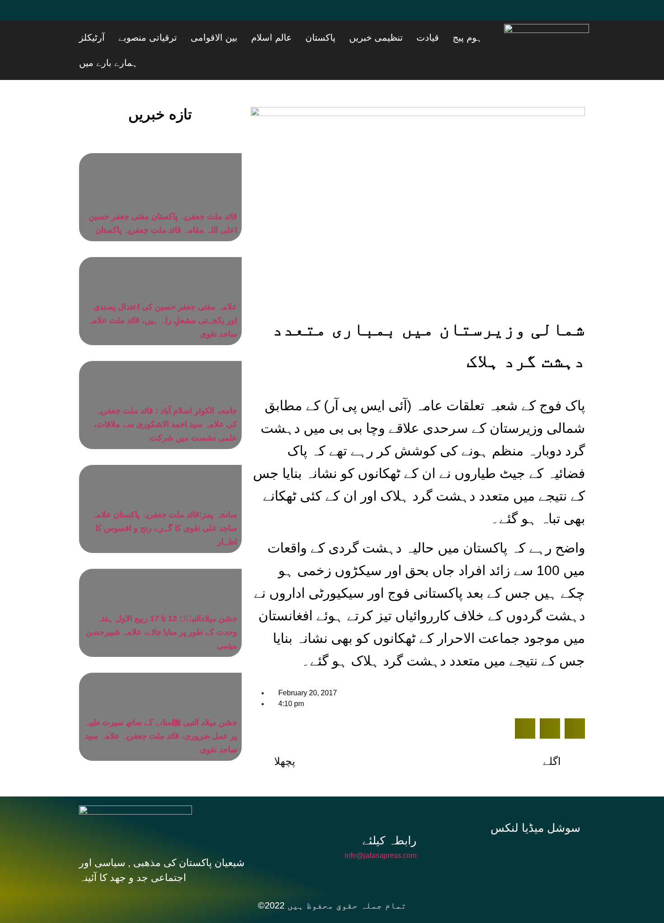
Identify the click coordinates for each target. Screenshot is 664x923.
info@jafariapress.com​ (380, 830)
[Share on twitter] (550, 703)
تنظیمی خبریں (414, 37)
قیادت (454, 37)
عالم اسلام (332, 37)
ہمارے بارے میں (141, 37)
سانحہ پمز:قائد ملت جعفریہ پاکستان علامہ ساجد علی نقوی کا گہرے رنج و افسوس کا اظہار (164, 503)
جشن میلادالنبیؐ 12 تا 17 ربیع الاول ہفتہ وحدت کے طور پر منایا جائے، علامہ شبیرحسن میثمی (161, 607)
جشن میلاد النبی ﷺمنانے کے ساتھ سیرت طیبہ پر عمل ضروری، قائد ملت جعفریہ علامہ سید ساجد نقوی (160, 711)
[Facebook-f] (478, 828)
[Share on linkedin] (575, 703)
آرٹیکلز (186, 37)
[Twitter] (117, 16)
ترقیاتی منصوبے (230, 37)
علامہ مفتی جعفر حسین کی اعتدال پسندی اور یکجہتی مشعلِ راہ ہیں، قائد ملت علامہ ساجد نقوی (162, 295)
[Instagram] (539, 828)
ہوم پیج (482, 37)
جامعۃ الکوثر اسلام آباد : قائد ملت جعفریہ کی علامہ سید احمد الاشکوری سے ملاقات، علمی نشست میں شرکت (165, 399)
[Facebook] (90, 16)
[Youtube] (144, 16)
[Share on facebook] (525, 703)
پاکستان (370, 37)
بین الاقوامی (285, 37)
